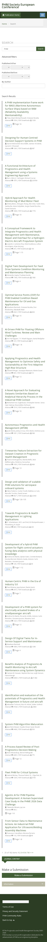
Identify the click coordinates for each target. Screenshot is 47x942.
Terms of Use (8, 907)
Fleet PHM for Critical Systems (21, 772)
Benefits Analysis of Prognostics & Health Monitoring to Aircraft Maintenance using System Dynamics (25, 667)
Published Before (9, 72)
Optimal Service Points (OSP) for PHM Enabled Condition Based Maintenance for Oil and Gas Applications (22, 299)
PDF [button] (9, 126)
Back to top (8, 920)
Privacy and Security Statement (15, 911)
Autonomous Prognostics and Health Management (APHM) (25, 426)
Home (4, 24)
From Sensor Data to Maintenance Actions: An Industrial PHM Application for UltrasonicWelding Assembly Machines (23, 825)
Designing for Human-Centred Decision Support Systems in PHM (23, 139)
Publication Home (12, 15)
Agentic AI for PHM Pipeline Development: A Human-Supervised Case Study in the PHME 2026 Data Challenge (24, 799)
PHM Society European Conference (18, 5)
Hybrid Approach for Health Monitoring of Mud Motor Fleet (22, 199)
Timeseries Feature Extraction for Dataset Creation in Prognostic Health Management (23, 453)
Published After (9, 63)
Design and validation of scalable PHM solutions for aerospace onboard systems (23, 485)
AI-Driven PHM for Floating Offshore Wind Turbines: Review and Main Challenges (24, 332)
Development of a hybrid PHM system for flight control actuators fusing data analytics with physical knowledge (24, 549)
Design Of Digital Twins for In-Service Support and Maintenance (23, 640)
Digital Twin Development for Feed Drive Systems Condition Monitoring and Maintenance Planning (24, 269)
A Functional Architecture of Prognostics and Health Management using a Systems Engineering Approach (21, 170)
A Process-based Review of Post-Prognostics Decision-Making (22, 748)
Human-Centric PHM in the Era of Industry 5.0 (23, 583)
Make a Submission (23, 875)
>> (32, 852)
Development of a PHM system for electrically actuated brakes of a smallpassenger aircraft (23, 610)
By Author (6, 82)
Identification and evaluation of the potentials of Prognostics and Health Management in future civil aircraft (25, 698)
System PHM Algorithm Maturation (24, 724)
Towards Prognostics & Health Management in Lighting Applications (21, 516)
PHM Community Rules (12, 915)
